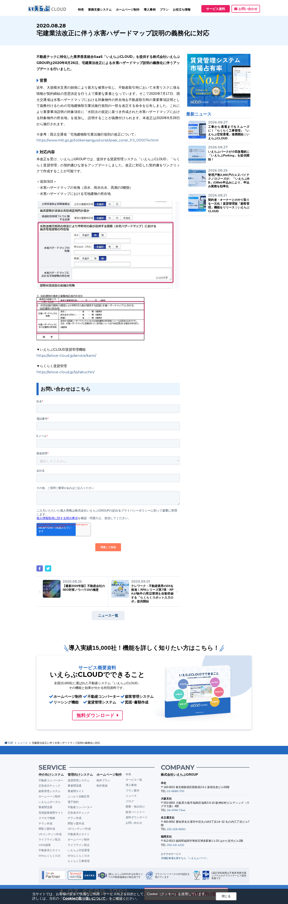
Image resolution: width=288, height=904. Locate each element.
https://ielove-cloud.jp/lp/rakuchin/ (65, 372)
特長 (81, 9)
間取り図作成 (47, 828)
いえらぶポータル (50, 802)
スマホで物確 (47, 818)
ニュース (22, 742)
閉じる (226, 896)
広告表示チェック (50, 785)
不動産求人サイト (50, 850)
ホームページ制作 (50, 796)
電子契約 (73, 802)
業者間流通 (45, 807)
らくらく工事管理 (79, 861)
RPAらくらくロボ (50, 855)
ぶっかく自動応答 (79, 796)
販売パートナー (135, 812)
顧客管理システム (50, 791)
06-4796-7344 (176, 810)
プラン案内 (132, 790)
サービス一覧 (134, 779)
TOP (10, 743)
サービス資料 (215, 9)
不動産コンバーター (51, 780)
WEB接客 (45, 845)
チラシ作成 (45, 823)
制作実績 (102, 785)
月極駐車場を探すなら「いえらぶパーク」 (185, 858)
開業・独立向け (135, 806)
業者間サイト (76, 791)
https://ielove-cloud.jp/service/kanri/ (66, 356)
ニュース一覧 (108, 616)
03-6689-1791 (175, 791)
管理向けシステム (80, 774)
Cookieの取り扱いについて (84, 898)
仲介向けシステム (51, 774)
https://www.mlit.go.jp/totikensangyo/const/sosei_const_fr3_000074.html (97, 140)
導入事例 (131, 785)
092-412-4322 (175, 845)
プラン (164, 9)
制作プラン (103, 780)
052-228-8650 (176, 829)
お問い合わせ (247, 9)
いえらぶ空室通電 (79, 850)
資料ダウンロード (137, 817)
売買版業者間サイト (51, 812)
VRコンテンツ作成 (50, 834)
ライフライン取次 (50, 839)
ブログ (130, 801)
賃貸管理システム (79, 780)
